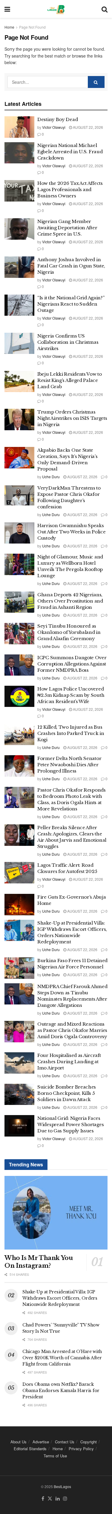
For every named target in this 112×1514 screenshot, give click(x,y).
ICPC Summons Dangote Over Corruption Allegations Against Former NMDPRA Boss (72, 664)
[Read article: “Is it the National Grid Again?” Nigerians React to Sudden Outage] (19, 305)
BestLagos (62, 1486)
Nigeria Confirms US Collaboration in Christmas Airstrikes (67, 342)
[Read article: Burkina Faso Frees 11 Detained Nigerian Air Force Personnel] (19, 968)
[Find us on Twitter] (49, 1499)
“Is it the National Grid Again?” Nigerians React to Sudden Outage (70, 304)
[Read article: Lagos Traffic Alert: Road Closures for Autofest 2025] (19, 872)
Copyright (88, 1442)
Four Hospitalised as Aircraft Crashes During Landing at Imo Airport (69, 1061)
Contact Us (64, 1442)
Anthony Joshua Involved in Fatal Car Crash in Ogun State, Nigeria (71, 266)
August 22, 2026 (87, 127)
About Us (18, 1442)
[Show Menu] (7, 9)
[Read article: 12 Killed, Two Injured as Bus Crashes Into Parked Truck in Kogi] (19, 734)
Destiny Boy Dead (57, 119)
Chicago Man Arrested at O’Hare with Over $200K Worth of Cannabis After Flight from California (62, 1358)
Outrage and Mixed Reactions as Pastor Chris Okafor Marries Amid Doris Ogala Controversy (72, 1030)
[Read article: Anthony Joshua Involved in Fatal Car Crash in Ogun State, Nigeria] (19, 267)
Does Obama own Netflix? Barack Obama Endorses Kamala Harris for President (60, 1391)
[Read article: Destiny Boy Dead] (19, 127)
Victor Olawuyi (53, 127)
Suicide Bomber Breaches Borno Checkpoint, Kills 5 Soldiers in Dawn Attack (66, 1093)
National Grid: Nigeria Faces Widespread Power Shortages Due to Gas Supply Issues (70, 1124)
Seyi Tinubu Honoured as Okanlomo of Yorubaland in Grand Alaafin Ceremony (69, 632)
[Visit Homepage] (56, 9)
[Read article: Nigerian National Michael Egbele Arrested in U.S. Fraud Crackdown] (19, 153)
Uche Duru (51, 476)
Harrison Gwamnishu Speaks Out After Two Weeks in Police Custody (71, 532)
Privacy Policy (81, 1448)
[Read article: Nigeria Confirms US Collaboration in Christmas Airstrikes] (19, 343)
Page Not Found (32, 27)
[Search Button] (105, 9)
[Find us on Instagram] (65, 1499)
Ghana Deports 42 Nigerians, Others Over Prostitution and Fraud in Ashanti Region (70, 601)
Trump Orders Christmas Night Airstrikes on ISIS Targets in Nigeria (72, 418)
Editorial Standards (30, 1448)
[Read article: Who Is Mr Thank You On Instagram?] (56, 1213)
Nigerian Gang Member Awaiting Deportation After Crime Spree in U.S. (67, 228)
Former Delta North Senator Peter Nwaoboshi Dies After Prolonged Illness (69, 765)
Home (9, 27)
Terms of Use (55, 1456)
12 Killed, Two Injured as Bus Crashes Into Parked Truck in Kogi (70, 733)
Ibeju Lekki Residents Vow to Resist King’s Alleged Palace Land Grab (69, 380)
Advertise (41, 1442)
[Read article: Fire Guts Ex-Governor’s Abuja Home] (19, 904)
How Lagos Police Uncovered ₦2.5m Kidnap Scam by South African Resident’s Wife (70, 695)
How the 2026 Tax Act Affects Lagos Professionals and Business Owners (70, 189)
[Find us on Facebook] (43, 1499)
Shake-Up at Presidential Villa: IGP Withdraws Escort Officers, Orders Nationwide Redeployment (59, 1298)
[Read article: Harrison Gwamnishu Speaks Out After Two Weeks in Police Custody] (19, 533)
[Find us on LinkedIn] (58, 1499)
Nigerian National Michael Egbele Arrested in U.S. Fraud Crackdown (69, 152)
